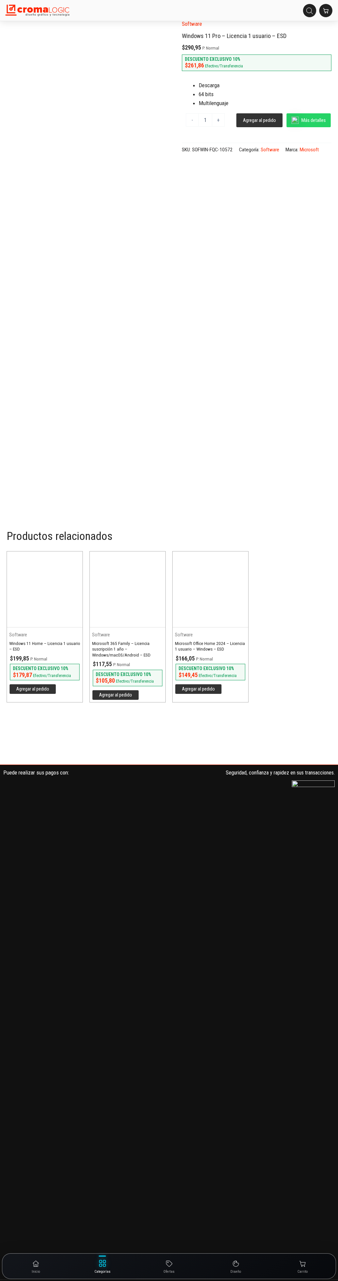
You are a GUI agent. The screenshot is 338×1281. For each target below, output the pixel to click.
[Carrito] (326, 11)
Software (192, 23)
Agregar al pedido (259, 120)
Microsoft (309, 150)
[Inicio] (37, 10)
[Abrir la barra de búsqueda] (310, 11)
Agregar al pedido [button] (32, 689)
